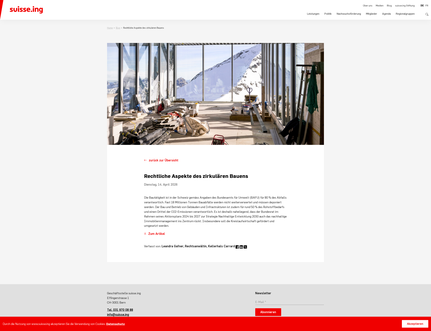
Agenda (386, 13)
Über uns (367, 5)
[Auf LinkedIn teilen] (241, 247)
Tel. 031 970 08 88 (120, 310)
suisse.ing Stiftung (405, 5)
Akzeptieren (415, 323)
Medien (380, 5)
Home (110, 28)
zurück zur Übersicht (163, 160)
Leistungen (313, 13)
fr (426, 5)
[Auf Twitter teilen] (245, 247)
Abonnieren (268, 312)
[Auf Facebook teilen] (237, 247)
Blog (389, 5)
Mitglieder (371, 13)
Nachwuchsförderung (349, 13)
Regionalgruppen (405, 13)
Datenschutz (115, 324)
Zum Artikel (156, 233)
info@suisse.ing (118, 314)
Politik (328, 13)
